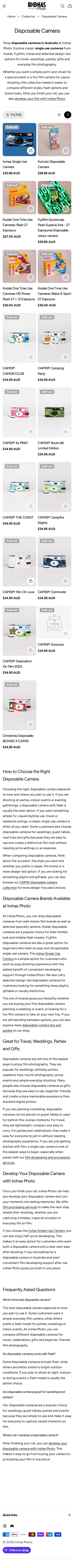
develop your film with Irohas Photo (40, 99)
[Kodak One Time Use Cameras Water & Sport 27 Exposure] (54, 266)
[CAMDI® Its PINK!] (19, 412)
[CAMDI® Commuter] (54, 561)
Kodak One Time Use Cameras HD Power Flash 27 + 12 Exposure (19, 293)
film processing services (20, 1207)
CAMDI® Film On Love (18, 592)
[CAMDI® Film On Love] (19, 562)
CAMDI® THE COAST (18, 517)
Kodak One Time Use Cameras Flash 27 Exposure (17, 225)
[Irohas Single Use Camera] (19, 139)
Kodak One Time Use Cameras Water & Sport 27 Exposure (54, 293)
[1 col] (59, 114)
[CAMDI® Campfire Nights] (54, 487)
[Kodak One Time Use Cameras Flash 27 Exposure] (19, 197)
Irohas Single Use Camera (46, 1231)
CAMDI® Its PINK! (15, 443)
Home (11, 16)
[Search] (62, 6)
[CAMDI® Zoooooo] (54, 622)
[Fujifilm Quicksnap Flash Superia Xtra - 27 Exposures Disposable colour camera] (54, 197)
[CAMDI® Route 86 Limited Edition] (54, 412)
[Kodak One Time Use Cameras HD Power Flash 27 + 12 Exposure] (19, 266)
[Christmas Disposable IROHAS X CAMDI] (19, 705)
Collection (28, 16)
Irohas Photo (23, 1542)
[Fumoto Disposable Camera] (54, 139)
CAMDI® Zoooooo (51, 644)
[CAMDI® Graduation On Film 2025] (19, 631)
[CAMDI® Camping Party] (54, 338)
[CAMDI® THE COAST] (19, 487)
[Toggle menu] (4, 6)
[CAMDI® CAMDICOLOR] (19, 338)
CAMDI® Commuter (52, 592)
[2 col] (67, 114)
